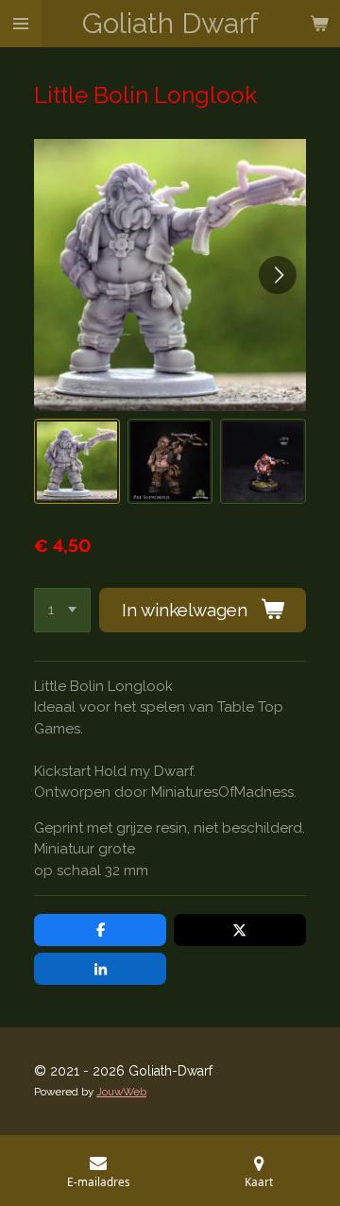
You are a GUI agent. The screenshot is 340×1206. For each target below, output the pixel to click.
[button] (77, 462)
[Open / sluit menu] (21, 23)
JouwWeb (121, 1091)
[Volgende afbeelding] (278, 275)
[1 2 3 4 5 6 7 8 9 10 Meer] (62, 610)
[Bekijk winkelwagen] (319, 23)
